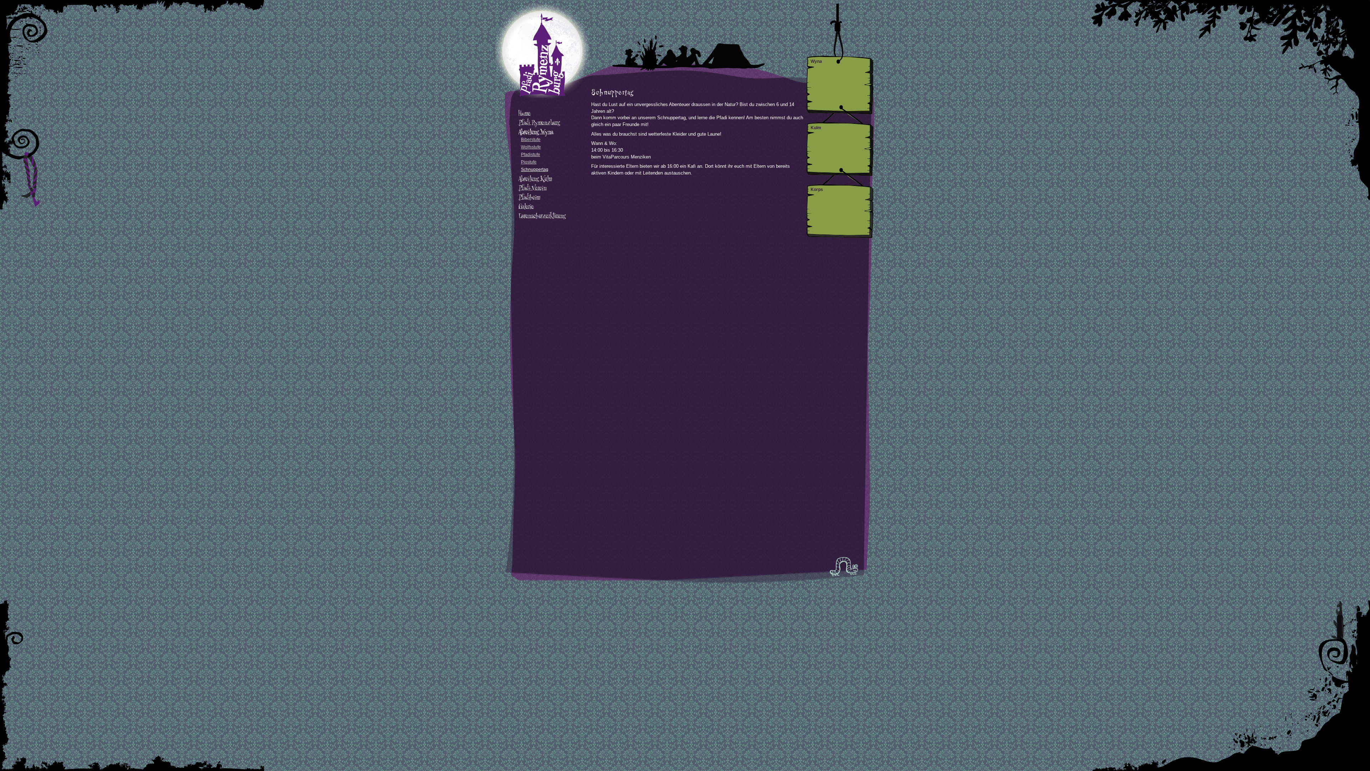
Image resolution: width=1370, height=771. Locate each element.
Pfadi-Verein (532, 187)
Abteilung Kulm (535, 178)
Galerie (526, 206)
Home (524, 113)
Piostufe (529, 162)
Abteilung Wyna (535, 131)
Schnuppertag (534, 169)
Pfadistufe (530, 154)
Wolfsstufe (531, 147)
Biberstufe (531, 139)
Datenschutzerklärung (541, 215)
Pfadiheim (529, 197)
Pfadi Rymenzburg (539, 122)
